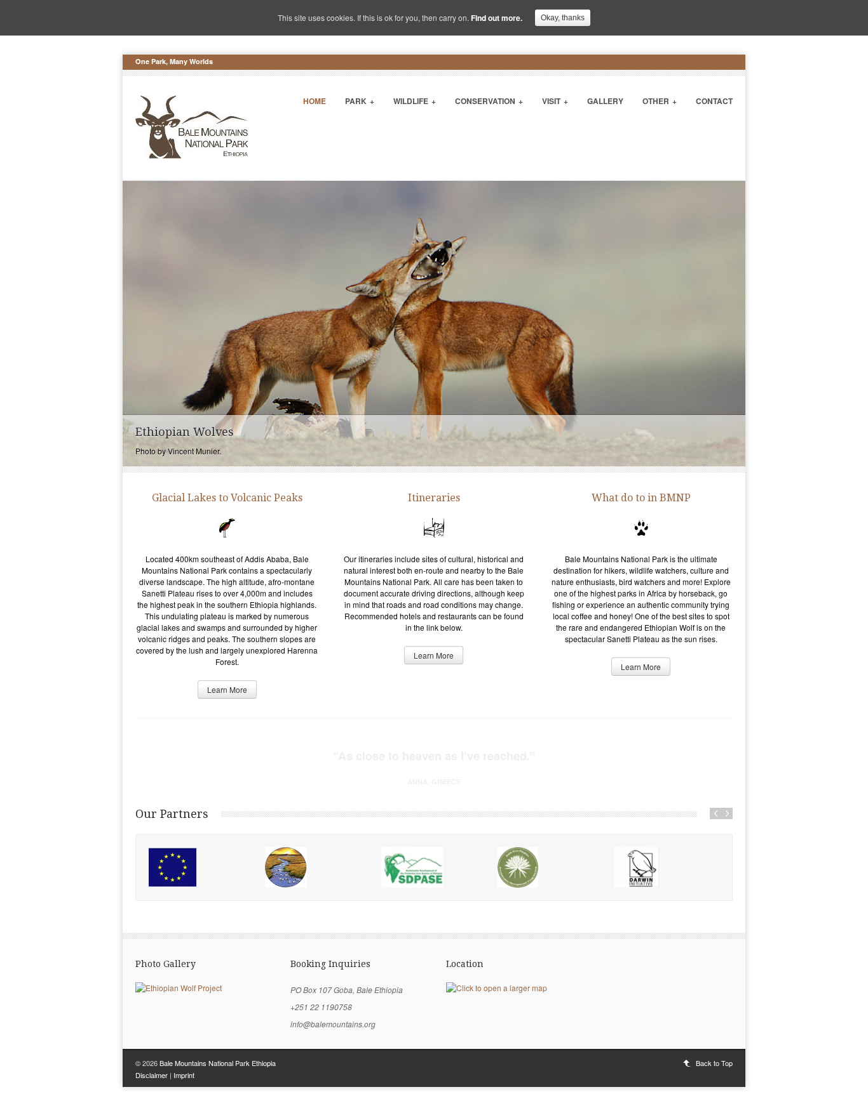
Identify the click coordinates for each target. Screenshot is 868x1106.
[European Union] (200, 867)
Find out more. (496, 17)
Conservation (489, 101)
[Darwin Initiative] (665, 867)
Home (314, 101)
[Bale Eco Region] (549, 867)
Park (359, 101)
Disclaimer (151, 1075)
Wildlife (414, 101)
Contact (714, 101)
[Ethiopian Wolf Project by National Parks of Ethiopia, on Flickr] (178, 987)
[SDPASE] (433, 867)
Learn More (227, 689)
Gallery (605, 101)
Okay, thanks (563, 17)
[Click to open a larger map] (496, 987)
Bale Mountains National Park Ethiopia (217, 1063)
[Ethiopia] (317, 867)
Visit (555, 101)
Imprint (183, 1075)
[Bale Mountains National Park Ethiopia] (191, 155)
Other (659, 101)
